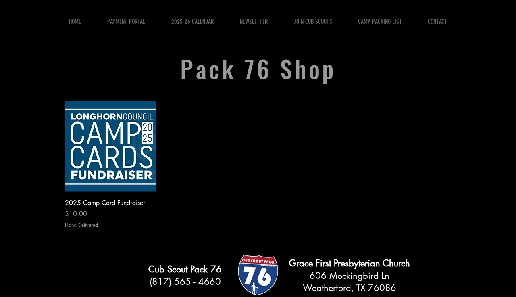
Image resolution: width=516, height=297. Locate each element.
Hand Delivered (81, 225)
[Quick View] (110, 146)
